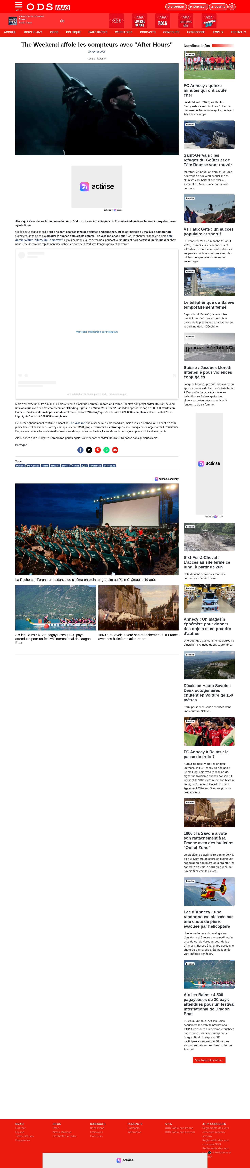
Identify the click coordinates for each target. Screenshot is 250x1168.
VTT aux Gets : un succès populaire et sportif (209, 231)
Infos (54, 32)
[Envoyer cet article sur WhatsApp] (106, 451)
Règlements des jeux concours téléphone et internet (216, 1152)
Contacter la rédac (65, 1136)
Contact (20, 1128)
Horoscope (196, 32)
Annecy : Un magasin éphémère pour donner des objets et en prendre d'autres (207, 626)
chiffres (66, 465)
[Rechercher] (232, 6)
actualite (55, 465)
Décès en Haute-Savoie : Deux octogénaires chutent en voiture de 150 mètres (208, 692)
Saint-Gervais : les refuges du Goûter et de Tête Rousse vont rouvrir (208, 160)
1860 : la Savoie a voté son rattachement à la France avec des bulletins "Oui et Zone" (208, 840)
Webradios (123, 32)
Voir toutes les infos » (209, 1060)
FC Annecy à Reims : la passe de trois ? (206, 754)
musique (20, 465)
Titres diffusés (24, 1136)
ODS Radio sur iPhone (179, 1128)
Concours (171, 32)
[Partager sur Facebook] (80, 451)
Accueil (10, 32)
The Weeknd (77, 423)
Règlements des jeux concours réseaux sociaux (215, 1132)
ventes (75, 465)
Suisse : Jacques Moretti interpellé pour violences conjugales (208, 372)
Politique (73, 32)
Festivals (238, 32)
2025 (84, 465)
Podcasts (148, 32)
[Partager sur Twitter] (88, 451)
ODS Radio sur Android (180, 1132)
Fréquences (22, 1140)
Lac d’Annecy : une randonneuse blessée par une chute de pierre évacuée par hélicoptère (208, 919)
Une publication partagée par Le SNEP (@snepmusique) (96, 394)
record (45, 465)
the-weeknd (33, 465)
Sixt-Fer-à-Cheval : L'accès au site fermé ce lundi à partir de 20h (207, 562)
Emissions (96, 1132)
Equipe (19, 1132)
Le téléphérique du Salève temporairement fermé (209, 304)
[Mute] (62, 20)
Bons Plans (33, 32)
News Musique (62, 1132)
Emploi (218, 32)
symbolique (95, 465)
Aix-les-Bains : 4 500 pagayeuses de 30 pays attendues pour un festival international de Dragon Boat (209, 1004)
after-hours (109, 465)
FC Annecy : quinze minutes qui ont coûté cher (205, 90)
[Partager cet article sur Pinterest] (97, 451)
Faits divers (97, 32)
